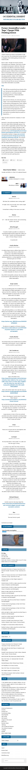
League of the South (6, 720)
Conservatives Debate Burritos (15, 624)
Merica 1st (3, 721)
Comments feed (5, 753)
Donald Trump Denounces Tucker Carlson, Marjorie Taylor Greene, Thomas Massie (13, 621)
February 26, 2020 (7, 35)
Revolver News (5, 723)
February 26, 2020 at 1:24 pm (14, 216)
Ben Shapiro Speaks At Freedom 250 (10, 670)
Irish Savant (4, 718)
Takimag (3, 725)
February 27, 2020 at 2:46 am (14, 338)
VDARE (3, 731)
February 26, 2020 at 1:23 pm (14, 198)
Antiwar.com (4, 711)
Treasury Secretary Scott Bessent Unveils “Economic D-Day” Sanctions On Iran (13, 570)
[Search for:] (14, 760)
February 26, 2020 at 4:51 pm (14, 285)
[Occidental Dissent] (14, 13)
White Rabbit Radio (6, 733)
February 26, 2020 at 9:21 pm (14, 426)
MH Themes (22, 768)
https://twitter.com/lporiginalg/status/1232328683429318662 (14, 392)
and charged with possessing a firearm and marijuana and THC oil (14, 131)
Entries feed (4, 750)
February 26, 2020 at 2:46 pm (14, 247)
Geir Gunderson (14, 350)
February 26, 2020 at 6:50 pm (14, 499)
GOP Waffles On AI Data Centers (9, 665)
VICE (2, 86)
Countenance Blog (5, 713)
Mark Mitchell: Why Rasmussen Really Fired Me (12, 656)
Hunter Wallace (16, 35)
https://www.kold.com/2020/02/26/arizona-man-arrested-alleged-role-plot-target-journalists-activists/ (14, 505)
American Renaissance (6, 708)
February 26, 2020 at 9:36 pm (14, 514)
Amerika (3, 710)
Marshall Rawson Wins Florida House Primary (12, 663)
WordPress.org (5, 755)
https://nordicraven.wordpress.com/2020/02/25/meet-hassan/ (14, 400)
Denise (14, 196)
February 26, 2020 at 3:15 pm (14, 352)
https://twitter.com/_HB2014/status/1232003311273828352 (14, 322)
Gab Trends (4, 716)
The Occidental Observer (7, 726)
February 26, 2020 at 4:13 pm (14, 438)
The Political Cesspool (6, 728)
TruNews (3, 730)
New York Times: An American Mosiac (10, 668)
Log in (2, 748)
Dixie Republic (4, 715)
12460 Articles (21, 170)
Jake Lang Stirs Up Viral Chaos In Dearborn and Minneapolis (13, 584)
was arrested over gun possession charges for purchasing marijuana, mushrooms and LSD (13, 135)
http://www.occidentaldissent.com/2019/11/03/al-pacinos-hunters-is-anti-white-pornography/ (14, 329)
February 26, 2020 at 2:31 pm (14, 228)
